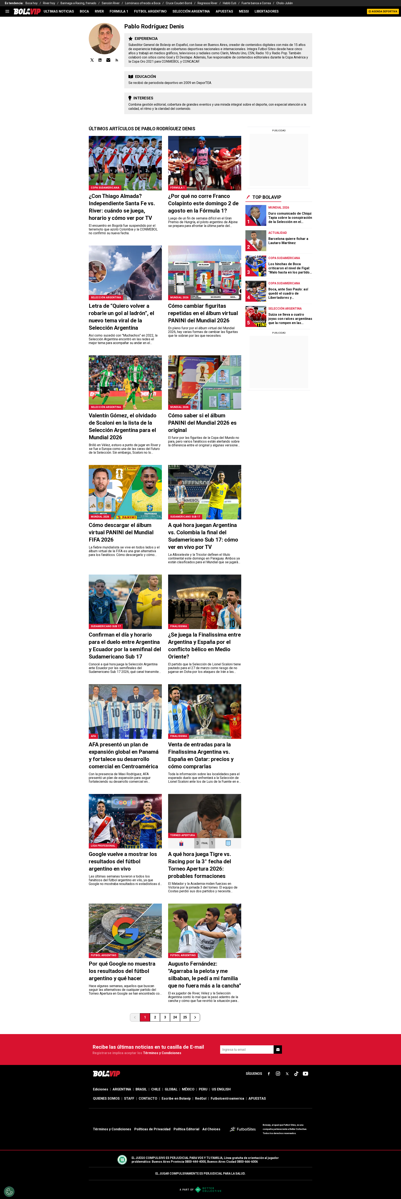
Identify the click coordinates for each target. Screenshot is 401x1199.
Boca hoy (31, 3)
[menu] (7, 11)
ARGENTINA (122, 1089)
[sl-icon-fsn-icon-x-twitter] (287, 1073)
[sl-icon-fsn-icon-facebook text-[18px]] (268, 1073)
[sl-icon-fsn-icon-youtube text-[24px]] (305, 1073)
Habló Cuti (229, 3)
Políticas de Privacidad (152, 1129)
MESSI (244, 11)
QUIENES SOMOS (106, 1098)
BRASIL (141, 1089)
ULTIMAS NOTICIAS (59, 11)
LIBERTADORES (267, 11)
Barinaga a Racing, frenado (78, 3)
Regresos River (207, 3)
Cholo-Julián (284, 3)
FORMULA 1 (119, 11)
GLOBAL (171, 1089)
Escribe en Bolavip (176, 1098)
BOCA (84, 11)
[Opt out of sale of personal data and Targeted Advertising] (9, 1191)
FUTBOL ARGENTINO (150, 11)
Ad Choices (211, 1129)
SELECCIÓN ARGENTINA (191, 11)
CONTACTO (148, 1098)
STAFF (129, 1098)
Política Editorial (186, 1129)
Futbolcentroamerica (227, 1098)
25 (185, 1017)
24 (175, 1017)
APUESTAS (224, 11)
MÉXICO (188, 1089)
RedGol (200, 1098)
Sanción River (111, 3)
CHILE (155, 1089)
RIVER (99, 11)
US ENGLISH (221, 1089)
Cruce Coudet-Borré (179, 3)
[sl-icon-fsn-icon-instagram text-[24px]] (277, 1073)
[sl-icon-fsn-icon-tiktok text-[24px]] (296, 1073)
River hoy (49, 3)
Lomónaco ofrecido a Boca (142, 3)
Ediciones (100, 1089)
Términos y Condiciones (162, 1053)
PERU (203, 1089)
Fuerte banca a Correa (256, 3)
